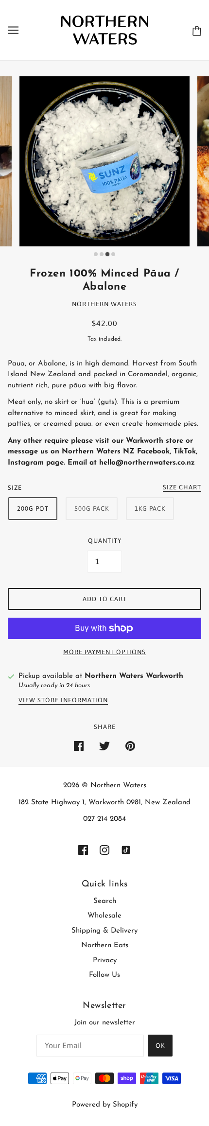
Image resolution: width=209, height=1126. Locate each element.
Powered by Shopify (105, 1105)
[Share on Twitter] (104, 746)
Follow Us (104, 975)
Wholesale (104, 915)
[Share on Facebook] (78, 746)
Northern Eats (104, 945)
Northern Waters (104, 304)
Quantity (105, 540)
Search (104, 901)
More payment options (104, 652)
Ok (160, 1045)
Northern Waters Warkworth (134, 676)
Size (15, 487)
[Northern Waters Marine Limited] (104, 30)
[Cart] (197, 30)
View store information (63, 700)
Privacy (105, 960)
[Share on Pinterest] (130, 746)
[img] (83, 850)
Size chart (182, 487)
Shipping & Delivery (104, 931)
